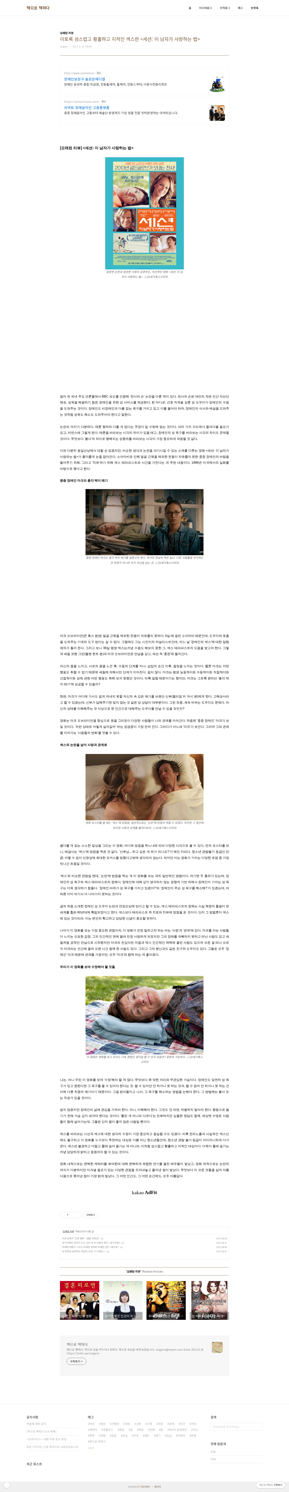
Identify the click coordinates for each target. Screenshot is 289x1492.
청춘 (103, 1424)
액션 (92, 1424)
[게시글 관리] (77, 1215)
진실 (169, 1435)
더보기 (91, 1447)
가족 (149, 1424)
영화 (103, 1435)
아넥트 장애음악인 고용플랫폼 (87, 107)
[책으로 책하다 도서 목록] (41, 1431)
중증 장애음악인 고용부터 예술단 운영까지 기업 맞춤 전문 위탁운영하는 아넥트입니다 (120, 112)
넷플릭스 (108, 1430)
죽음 (121, 1430)
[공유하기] (72, 1215)
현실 (125, 1435)
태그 (240, 8)
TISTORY (145, 1486)
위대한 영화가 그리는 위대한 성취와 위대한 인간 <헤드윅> (90, 1247)
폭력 (92, 1435)
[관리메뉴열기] (7, 1485)
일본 (114, 1435)
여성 (193, 1424)
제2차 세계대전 (178, 1430)
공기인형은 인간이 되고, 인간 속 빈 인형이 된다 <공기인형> (91, 1242)
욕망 (141, 1430)
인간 (182, 1424)
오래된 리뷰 (68, 1231)
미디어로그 (205, 8)
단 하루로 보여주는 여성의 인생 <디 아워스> (84, 1251)
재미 (147, 1435)
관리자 (157, 1486)
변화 (193, 1435)
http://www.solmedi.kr (79, 73)
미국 (136, 1435)
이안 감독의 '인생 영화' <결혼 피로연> (81, 1238)
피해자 (181, 1435)
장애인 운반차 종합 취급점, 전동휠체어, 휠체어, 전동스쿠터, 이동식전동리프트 (115, 84)
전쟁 (152, 1430)
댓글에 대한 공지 (36, 1424)
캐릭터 (93, 1430)
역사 (195, 1430)
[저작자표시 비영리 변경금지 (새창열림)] (103, 1215)
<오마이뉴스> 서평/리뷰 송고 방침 (46, 1439)
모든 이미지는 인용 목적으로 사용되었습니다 (52, 1447)
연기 (158, 1435)
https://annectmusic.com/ (81, 101)
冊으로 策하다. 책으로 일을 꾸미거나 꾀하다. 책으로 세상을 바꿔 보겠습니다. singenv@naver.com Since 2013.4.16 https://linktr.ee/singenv (135, 1351)
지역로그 (225, 8)
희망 (160, 1424)
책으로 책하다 (38, 8)
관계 (171, 1424)
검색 (258, 1426)
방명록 (255, 8)
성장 (127, 1424)
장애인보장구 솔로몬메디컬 (84, 79)
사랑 (138, 1424)
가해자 (115, 1424)
